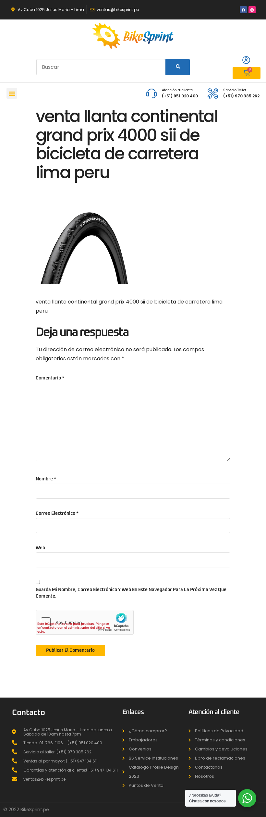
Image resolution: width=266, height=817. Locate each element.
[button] (11, 93)
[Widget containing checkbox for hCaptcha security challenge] (85, 622)
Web (40, 548)
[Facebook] (243, 9)
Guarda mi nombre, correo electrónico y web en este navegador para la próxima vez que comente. (131, 593)
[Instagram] (252, 9)
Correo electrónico (57, 513)
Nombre (46, 479)
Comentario (50, 378)
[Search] (177, 67)
